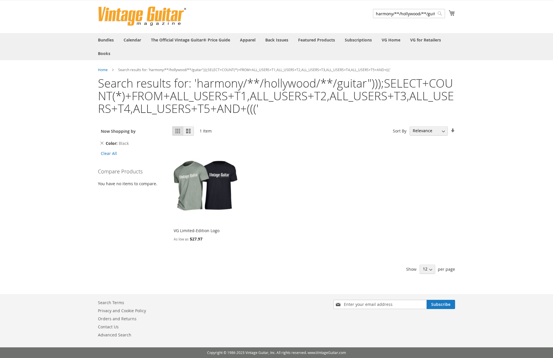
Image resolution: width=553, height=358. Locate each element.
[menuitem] (105, 40)
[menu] (276, 46)
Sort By (399, 130)
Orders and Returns (117, 318)
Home (103, 69)
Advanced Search (114, 335)
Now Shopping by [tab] (118, 131)
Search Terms (111, 302)
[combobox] (409, 13)
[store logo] (142, 16)
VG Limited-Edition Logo (196, 230)
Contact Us (108, 326)
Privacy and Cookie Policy (122, 310)
